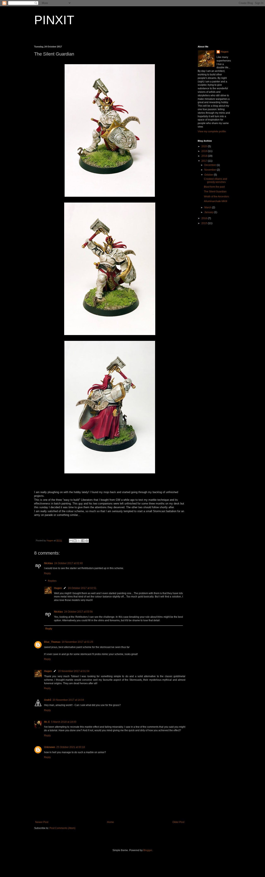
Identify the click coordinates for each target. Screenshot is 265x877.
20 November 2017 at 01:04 (73, 671)
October (209, 174)
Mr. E (47, 721)
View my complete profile (212, 131)
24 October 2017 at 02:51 (82, 588)
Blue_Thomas (52, 642)
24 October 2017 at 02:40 (68, 563)
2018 (204, 155)
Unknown (49, 747)
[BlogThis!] (75, 541)
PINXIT (54, 20)
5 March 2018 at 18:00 (63, 721)
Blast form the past (214, 186)
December (210, 165)
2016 (204, 218)
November (210, 169)
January (209, 212)
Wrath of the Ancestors (216, 196)
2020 (204, 146)
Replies (52, 580)
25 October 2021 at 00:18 (70, 747)
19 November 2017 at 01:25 (77, 642)
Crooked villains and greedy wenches (215, 180)
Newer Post (41, 822)
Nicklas (48, 563)
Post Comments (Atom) (62, 828)
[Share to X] (79, 541)
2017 (204, 160)
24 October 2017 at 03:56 (78, 611)
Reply (47, 573)
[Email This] (71, 541)
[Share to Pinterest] (87, 541)
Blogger (147, 850)
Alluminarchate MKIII (215, 201)
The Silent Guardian (215, 191)
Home (110, 822)
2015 (204, 223)
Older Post (178, 822)
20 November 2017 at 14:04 (68, 699)
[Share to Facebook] (83, 541)
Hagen (58, 588)
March (208, 207)
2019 (204, 151)
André (47, 699)
